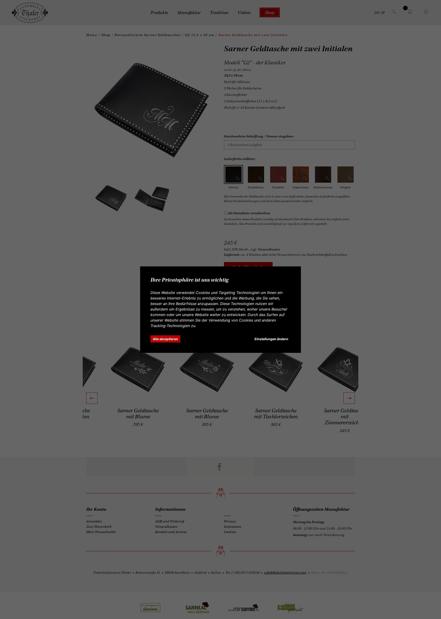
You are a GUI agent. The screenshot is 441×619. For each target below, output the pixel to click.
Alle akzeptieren (165, 339)
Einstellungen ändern (271, 339)
